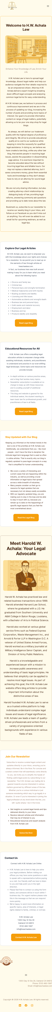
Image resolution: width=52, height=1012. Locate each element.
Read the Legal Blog (26, 517)
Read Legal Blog (26, 323)
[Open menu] (47, 6)
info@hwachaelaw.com (42, 986)
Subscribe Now (26, 833)
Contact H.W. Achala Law (26, 937)
